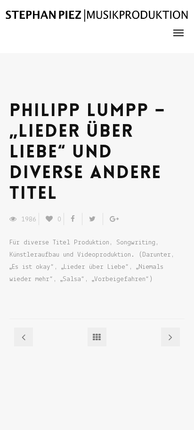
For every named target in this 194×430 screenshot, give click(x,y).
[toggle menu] (178, 33)
